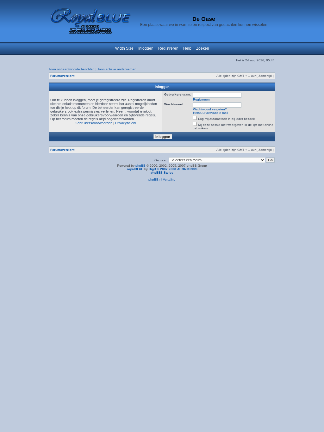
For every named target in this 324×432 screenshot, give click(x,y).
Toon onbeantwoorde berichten (72, 69)
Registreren (168, 48)
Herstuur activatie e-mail (210, 112)
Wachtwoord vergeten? (210, 109)
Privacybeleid (125, 123)
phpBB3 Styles (162, 172)
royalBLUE (135, 169)
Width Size (124, 48)
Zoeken (202, 48)
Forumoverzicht (62, 75)
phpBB (140, 165)
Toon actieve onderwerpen (116, 69)
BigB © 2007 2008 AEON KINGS (173, 169)
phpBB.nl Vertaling (162, 179)
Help (187, 48)
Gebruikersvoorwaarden (93, 123)
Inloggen (145, 48)
